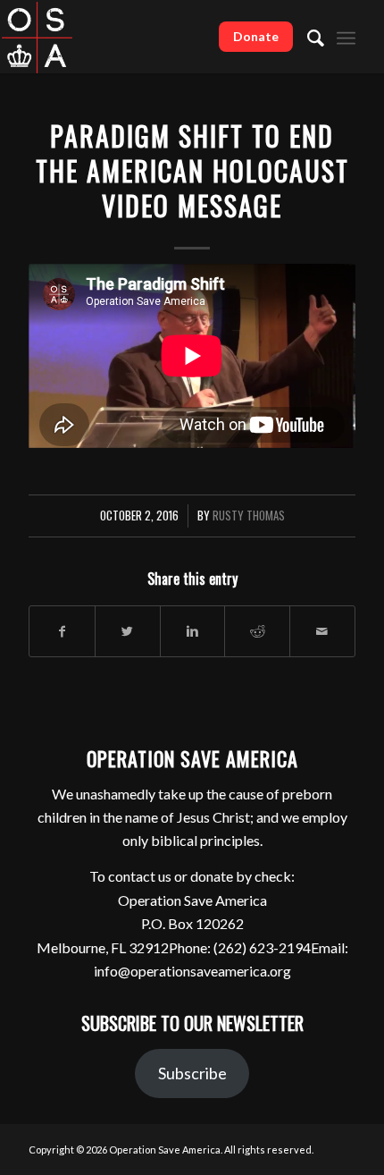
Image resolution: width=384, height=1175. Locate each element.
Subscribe (192, 1073)
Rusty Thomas (249, 515)
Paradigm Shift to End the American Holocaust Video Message (192, 170)
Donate (256, 36)
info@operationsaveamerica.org (192, 970)
